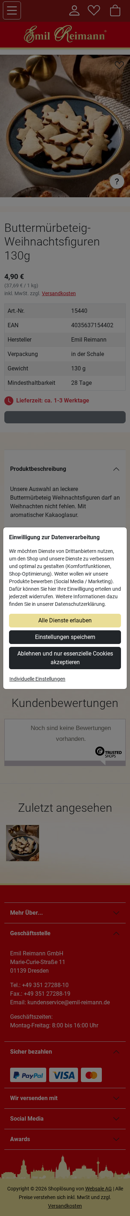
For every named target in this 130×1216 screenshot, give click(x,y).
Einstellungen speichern (65, 637)
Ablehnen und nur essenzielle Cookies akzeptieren (65, 658)
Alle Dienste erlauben (65, 620)
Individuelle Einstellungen (37, 679)
